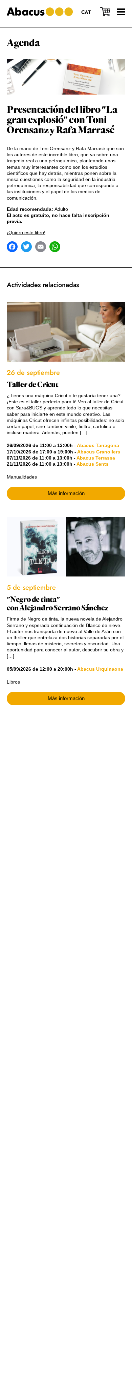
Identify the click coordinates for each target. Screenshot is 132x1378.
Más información (66, 493)
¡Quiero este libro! (26, 232)
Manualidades (22, 477)
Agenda (23, 43)
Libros (13, 682)
